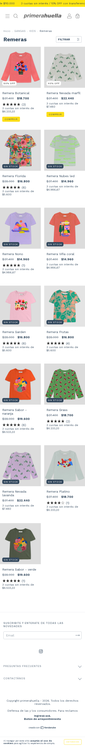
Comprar (11, 119)
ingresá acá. (42, 715)
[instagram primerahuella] (40, 651)
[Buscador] (15, 16)
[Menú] (7, 16)
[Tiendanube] (42, 728)
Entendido (72, 742)
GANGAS (20, 31)
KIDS (32, 31)
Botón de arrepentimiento (42, 719)
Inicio (6, 31)
